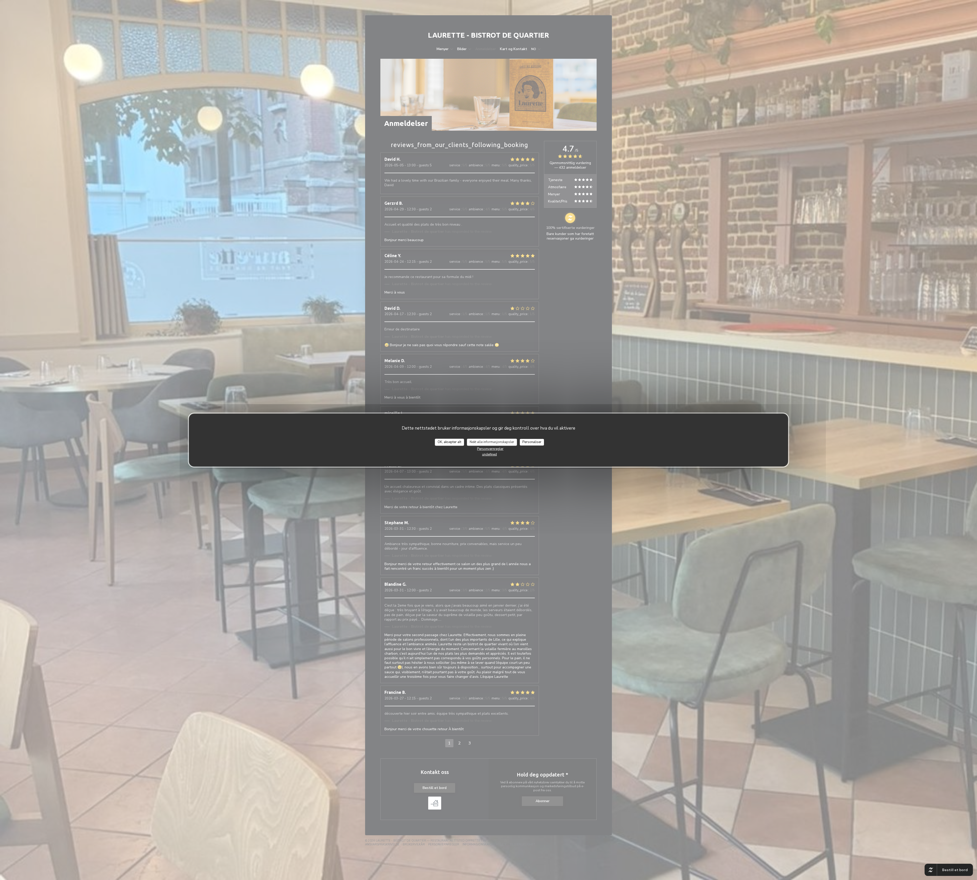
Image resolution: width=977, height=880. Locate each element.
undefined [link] (489, 454)
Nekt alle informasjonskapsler (492, 442)
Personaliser (531, 442)
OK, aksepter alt (449, 442)
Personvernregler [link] (490, 448)
